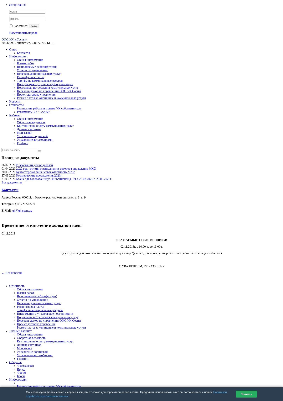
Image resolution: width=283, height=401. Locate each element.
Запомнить (20, 26)
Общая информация (30, 59)
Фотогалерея (25, 365)
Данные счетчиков (29, 129)
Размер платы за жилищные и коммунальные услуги (51, 98)
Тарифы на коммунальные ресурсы (40, 80)
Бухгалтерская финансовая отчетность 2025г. (45, 172)
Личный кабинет (20, 331)
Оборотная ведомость (31, 122)
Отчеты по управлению (32, 70)
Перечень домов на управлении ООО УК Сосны (49, 91)
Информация (17, 56)
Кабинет (14, 115)
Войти (33, 26)
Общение (15, 362)
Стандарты (16, 105)
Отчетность (16, 286)
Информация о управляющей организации (45, 84)
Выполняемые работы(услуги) (37, 66)
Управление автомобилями (35, 139)
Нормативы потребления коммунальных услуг (47, 87)
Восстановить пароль (23, 32)
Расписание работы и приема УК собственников (49, 108)
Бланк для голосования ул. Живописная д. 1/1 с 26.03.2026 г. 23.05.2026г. (64, 179)
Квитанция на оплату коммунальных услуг (45, 125)
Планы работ (25, 63)
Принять (246, 394)
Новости (15, 101)
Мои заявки (24, 132)
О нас (13, 49)
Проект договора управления (36, 94)
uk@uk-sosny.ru (22, 210)
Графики (22, 143)
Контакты (23, 53)
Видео (21, 369)
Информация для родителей (34, 165)
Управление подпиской (32, 136)
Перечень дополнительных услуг (39, 73)
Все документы (12, 182)
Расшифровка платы (30, 77)
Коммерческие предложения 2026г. (39, 175)
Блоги (21, 376)
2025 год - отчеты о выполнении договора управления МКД (56, 168)
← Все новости (12, 272)
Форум (21, 372)
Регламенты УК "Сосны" (33, 111)
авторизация (17, 4)
